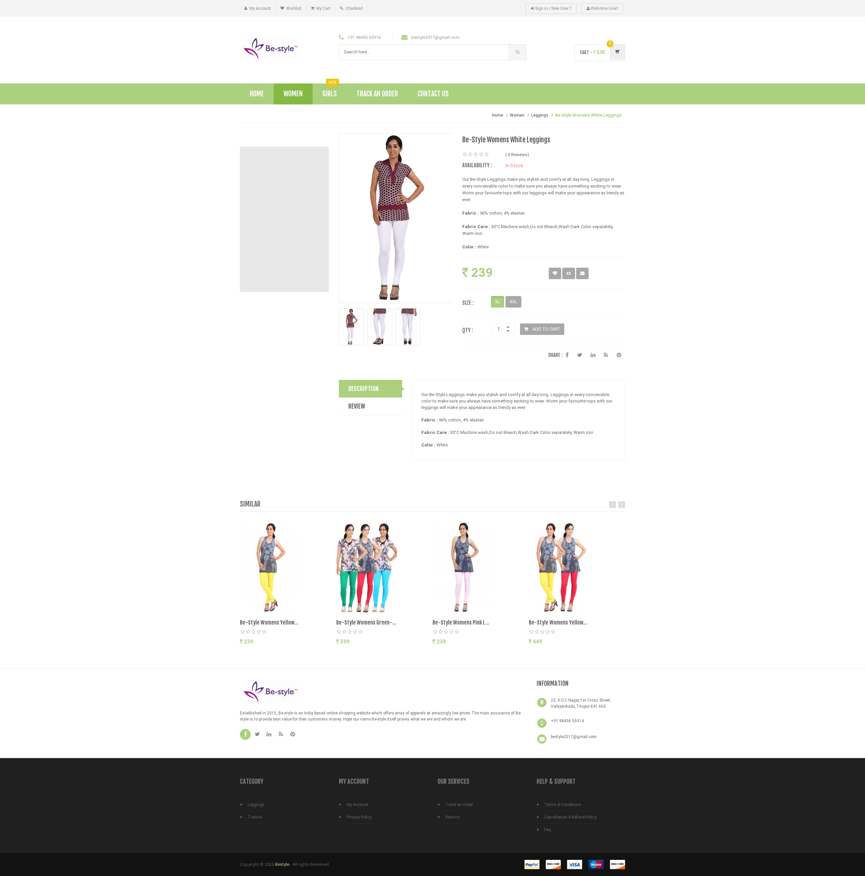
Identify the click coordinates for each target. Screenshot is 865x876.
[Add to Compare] (568, 273)
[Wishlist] (555, 273)
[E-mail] (582, 273)
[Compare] (298, 655)
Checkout (354, 8)
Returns (452, 817)
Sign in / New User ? (552, 8)
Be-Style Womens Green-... (366, 622)
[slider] (475, 154)
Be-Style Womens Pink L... (460, 622)
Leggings (539, 115)
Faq (547, 829)
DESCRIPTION (363, 388)
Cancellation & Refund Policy (570, 817)
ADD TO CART (546, 329)
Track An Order (377, 94)
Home (257, 94)
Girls (329, 90)
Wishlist (293, 8)
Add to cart (266, 654)
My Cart (323, 8)
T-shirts (255, 817)
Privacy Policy (359, 817)
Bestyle (282, 864)
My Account (260, 8)
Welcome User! (604, 8)
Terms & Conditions (562, 804)
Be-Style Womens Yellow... (269, 622)
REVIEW (356, 406)
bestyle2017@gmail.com (574, 736)
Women (293, 94)
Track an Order (459, 804)
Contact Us (433, 94)
